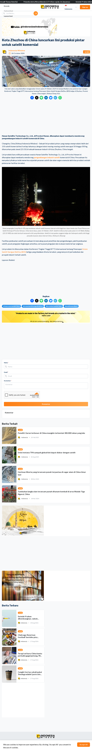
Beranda (6, 6)
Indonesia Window (17, 50)
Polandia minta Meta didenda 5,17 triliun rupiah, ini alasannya (33, 2)
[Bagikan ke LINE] (41, 97)
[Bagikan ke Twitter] (36, 97)
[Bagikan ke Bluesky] (50, 97)
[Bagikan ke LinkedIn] (46, 97)
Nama (6, 363)
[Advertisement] (46, 117)
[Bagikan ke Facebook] (32, 97)
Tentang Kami (8, 11)
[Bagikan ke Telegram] (55, 97)
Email (6, 372)
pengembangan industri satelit (47, 157)
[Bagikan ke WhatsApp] (60, 97)
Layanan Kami (8, 16)
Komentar (8, 381)
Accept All (84, 744)
